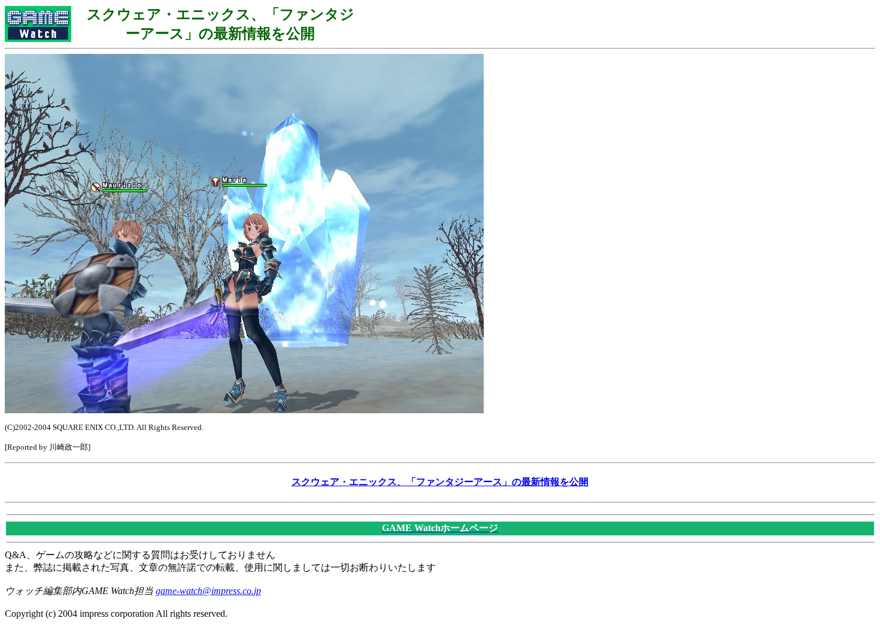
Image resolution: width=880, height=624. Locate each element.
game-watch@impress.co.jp (208, 591)
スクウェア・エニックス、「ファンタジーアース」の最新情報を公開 (440, 482)
